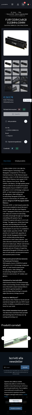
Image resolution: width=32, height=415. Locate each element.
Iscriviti (25, 367)
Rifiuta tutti (16, 400)
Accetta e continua (15, 408)
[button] (16, 121)
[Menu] (12, 4)
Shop (19, 12)
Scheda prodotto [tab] (20, 161)
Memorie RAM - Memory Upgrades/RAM (17, 14)
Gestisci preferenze (16, 404)
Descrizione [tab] (7, 161)
